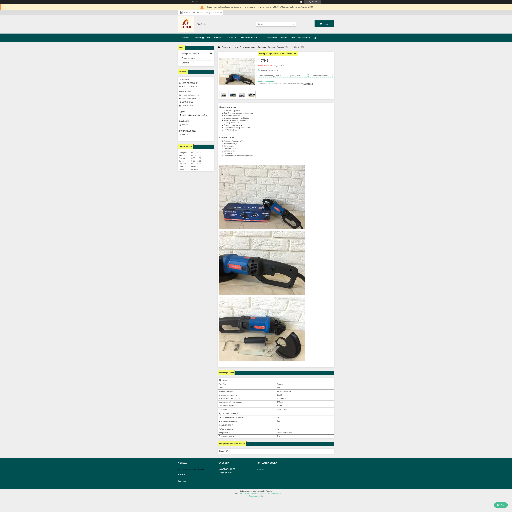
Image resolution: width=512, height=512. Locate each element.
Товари (197, 38)
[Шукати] (293, 24)
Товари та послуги (230, 47)
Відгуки (185, 63)
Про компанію (214, 38)
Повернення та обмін (276, 38)
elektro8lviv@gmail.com (191, 99)
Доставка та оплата (251, 38)
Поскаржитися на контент (249, 494)
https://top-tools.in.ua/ (190, 95)
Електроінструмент (248, 47)
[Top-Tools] (186, 24)
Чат (503, 505)
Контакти (231, 38)
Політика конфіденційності (270, 494)
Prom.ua (269, 491)
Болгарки (262, 47)
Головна (185, 38)
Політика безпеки (301, 38)
